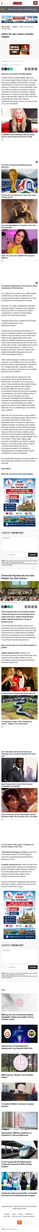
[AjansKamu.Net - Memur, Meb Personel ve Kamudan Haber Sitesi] (11, 3)
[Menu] (35, 3)
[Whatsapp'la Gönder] (11, 69)
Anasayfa (7, 27)
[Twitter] (5, 69)
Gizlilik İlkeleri (29, 1214)
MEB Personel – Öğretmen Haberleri (23, 1216)
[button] (29, 69)
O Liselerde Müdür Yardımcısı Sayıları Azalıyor (23, 9)
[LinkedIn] (8, 69)
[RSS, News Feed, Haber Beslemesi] (19, 1222)
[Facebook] (2, 69)
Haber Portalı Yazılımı (11, 1229)
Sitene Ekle (6, 1216)
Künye (14, 1214)
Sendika (14, 27)
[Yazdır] (26, 69)
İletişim (20, 1214)
